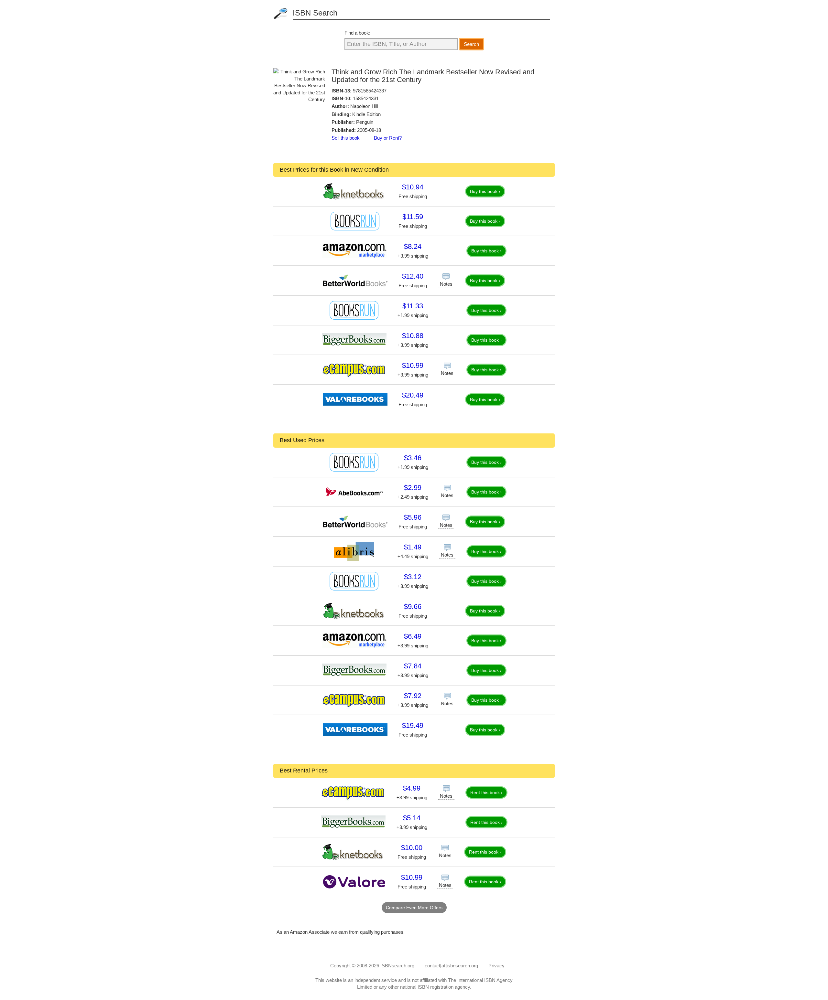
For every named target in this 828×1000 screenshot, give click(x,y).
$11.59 (412, 217)
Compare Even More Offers (414, 907)
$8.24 (412, 246)
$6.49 (412, 636)
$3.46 (412, 458)
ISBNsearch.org (397, 965)
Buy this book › (485, 191)
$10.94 (412, 187)
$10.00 (411, 848)
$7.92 (412, 696)
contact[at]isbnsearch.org (451, 965)
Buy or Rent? (388, 138)
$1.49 (412, 547)
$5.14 (411, 818)
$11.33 (412, 306)
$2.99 (412, 488)
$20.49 (412, 395)
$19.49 (412, 725)
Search (471, 44)
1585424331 (366, 98)
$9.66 (412, 606)
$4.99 (411, 788)
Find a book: (357, 33)
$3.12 (412, 577)
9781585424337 (370, 90)
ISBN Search (315, 12)
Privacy (496, 965)
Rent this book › (486, 792)
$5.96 (412, 517)
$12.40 (412, 276)
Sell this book (346, 138)
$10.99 (412, 365)
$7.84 (412, 666)
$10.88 (412, 336)
